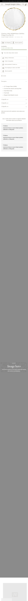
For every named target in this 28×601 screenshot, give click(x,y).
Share (4, 75)
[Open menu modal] (2, 4)
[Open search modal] (23, 4)
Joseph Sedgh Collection (7, 37)
